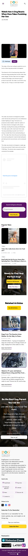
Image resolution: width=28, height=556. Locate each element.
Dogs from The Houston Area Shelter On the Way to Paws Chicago (11, 335)
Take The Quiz (13, 287)
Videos (14, 61)
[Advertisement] (14, 31)
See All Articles (13, 308)
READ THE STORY (6, 348)
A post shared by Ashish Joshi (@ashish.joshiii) (14, 194)
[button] (24, 3)
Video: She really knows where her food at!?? (13, 249)
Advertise (10, 552)
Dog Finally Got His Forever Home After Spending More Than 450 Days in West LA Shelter (13, 260)
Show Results (14, 214)
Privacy (15, 552)
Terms (18, 552)
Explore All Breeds (13, 281)
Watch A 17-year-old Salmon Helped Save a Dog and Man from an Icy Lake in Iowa (13, 372)
